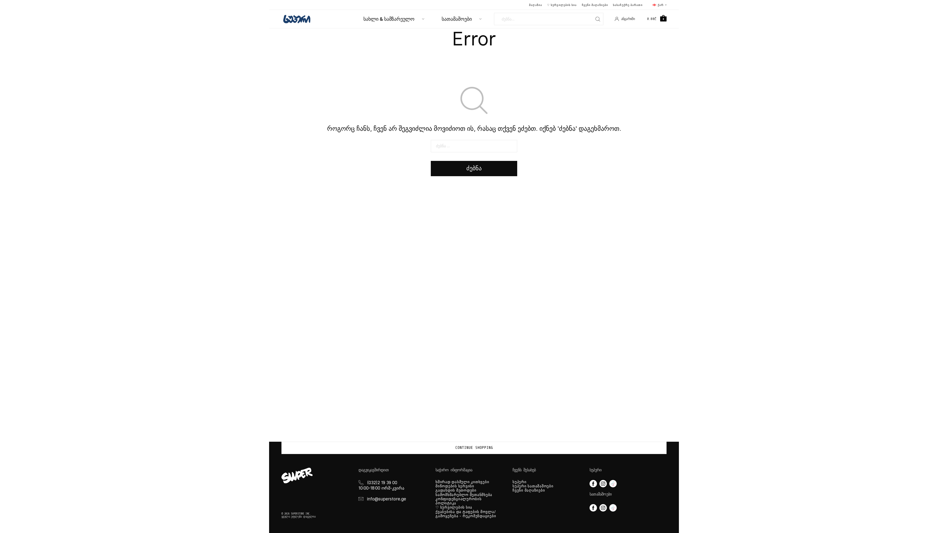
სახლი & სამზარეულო (389, 19)
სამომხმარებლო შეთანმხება (463, 494)
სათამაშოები (457, 19)
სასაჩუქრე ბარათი (628, 5)
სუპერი (520, 482)
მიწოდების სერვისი (454, 486)
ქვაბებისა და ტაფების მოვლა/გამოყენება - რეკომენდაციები (465, 514)
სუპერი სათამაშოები (533, 486)
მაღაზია (535, 5)
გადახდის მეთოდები (455, 490)
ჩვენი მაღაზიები (595, 5)
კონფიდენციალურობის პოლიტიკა (458, 501)
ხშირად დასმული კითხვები (462, 482)
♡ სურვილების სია (562, 5)
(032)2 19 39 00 (382, 482)
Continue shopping (474, 447)
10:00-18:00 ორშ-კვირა (381, 488)
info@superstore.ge (386, 499)
